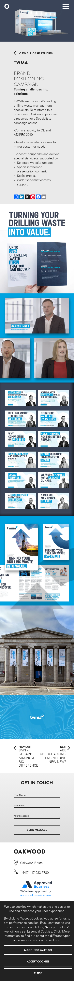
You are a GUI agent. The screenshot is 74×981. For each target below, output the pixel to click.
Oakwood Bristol (31, 863)
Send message (37, 830)
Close (38, 973)
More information (38, 950)
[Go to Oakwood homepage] (7, 7)
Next (52, 754)
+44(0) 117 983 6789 (34, 873)
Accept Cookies (38, 961)
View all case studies (36, 53)
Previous (28, 756)
